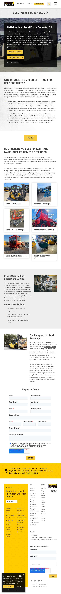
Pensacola (20, 522)
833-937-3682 (39, 4)
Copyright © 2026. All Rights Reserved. (39, 586)
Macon (8, 536)
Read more (15, 583)
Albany (8, 510)
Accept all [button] (8, 586)
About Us (43, 488)
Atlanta (8, 513)
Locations (20, 4)
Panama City (20, 520)
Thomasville (20, 527)
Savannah (19, 525)
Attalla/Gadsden (10, 515)
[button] (13, 590)
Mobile (19, 508)
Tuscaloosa (20, 529)
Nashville (19, 513)
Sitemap (33, 584)
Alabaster (8, 508)
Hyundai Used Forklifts (15, 102)
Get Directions (13, 63)
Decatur (8, 527)
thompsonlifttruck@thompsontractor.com (41, 537)
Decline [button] (19, 586)
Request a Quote (14, 52)
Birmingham (9, 520)
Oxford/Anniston (21, 517)
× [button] (23, 574)
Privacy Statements (42, 584)
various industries (38, 159)
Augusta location (50, 346)
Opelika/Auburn (21, 515)
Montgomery (20, 510)
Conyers (8, 522)
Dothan (8, 529)
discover (11, 501)
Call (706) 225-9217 (14, 57)
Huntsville (8, 532)
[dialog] (13, 582)
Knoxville (8, 534)
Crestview (8, 525)
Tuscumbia (20, 532)
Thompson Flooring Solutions (33, 495)
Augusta (8, 517)
